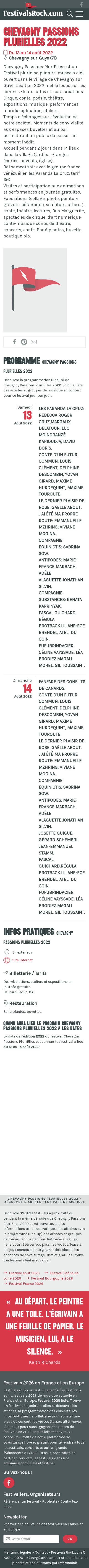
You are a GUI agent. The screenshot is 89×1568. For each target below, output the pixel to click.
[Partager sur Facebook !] (14, 342)
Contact (41, 1552)
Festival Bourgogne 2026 (52, 1278)
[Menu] (79, 14)
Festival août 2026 (24, 1273)
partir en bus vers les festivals (28, 1458)
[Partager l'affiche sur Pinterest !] (24, 342)
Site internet (22, 960)
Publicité (49, 1501)
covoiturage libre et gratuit (26, 1442)
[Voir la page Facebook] (81, 5)
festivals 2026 (25, 1395)
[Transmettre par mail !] (34, 342)
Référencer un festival (21, 1501)
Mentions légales (17, 1552)
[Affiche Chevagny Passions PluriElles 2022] (35, 290)
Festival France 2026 (26, 1283)
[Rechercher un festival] (69, 13)
